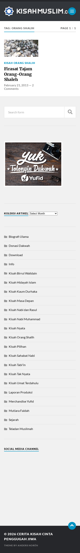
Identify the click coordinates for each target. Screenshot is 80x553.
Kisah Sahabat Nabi (22, 355)
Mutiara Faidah (19, 410)
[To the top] (72, 526)
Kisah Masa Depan (21, 300)
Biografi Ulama (19, 236)
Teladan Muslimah (21, 429)
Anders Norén (28, 545)
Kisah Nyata (17, 328)
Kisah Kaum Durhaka (23, 291)
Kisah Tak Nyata (19, 374)
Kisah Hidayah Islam (22, 282)
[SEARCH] (70, 112)
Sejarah (14, 419)
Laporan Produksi (20, 392)
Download (16, 255)
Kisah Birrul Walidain (23, 273)
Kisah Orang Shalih (19, 63)
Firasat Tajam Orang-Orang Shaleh (18, 74)
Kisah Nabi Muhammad (24, 319)
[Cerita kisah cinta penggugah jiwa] (40, 11)
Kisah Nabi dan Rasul (23, 310)
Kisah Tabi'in (17, 365)
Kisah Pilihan (17, 346)
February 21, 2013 (16, 85)
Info (11, 264)
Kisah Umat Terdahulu (23, 383)
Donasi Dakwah (19, 245)
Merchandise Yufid (21, 401)
